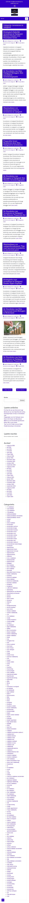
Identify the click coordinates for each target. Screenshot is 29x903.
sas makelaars (11, 797)
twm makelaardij (11, 824)
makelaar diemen (11, 736)
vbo (8, 834)
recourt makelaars (12, 783)
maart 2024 (10, 496)
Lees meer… (20, 65)
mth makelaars (11, 759)
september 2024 (11, 486)
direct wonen (10, 598)
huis (8, 642)
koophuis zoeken (11, 706)
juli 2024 (9, 489)
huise (8, 651)
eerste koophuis (11, 607)
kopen (8, 713)
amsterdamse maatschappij (14, 544)
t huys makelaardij (11, 810)
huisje (8, 653)
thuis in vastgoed (11, 818)
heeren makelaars (11, 635)
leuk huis (9, 727)
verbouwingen (10, 841)
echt (8, 604)
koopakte (9, 702)
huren (8, 663)
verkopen (9, 854)
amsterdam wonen (12, 538)
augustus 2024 (11, 488)
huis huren (9, 646)
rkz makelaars (10, 794)
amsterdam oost (11, 533)
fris (8, 614)
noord (8, 769)
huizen (8, 660)
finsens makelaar (11, 611)
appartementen (11, 554)
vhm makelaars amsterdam (14, 857)
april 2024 (9, 495)
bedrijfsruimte (10, 561)
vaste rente (10, 832)
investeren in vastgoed (13, 686)
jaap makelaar (10, 692)
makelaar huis (10, 739)
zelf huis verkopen (12, 891)
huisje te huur (10, 655)
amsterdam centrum (12, 526)
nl (7, 766)
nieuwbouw (10, 764)
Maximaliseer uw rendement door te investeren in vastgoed (12, 110)
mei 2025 (9, 472)
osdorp (9, 774)
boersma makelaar (12, 577)
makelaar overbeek (12, 741)
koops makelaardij (11, 707)
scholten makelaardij (12, 801)
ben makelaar (10, 565)
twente (9, 820)
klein (8, 697)
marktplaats (10, 753)
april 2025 (9, 473)
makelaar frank (11, 737)
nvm (8, 771)
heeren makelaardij (12, 633)
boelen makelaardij (12, 574)
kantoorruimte (10, 695)
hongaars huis (10, 640)
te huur (9, 811)
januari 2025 (10, 479)
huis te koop (10, 648)
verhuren (9, 843)
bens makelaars (11, 567)
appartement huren (12, 549)
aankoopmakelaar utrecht (13, 517)
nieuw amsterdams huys (13, 760)
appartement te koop (12, 551)
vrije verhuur (10, 864)
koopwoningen (11, 711)
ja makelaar (10, 688)
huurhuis (9, 667)
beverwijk (9, 570)
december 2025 (11, 459)
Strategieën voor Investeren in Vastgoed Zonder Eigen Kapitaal (12, 281)
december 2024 (11, 480)
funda (8, 618)
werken (9, 871)
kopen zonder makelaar (13, 714)
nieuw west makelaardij (13, 762)
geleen (8, 628)
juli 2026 (9, 447)
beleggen (9, 563)
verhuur (9, 845)
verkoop (9, 850)
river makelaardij (11, 792)
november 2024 (11, 482)
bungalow (9, 584)
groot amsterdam (11, 630)
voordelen (9, 862)
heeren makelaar (11, 632)
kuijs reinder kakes (11, 721)
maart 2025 (10, 475)
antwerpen (10, 545)
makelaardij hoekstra (12, 748)
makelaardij (10, 746)
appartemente (10, 552)
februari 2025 (10, 477)
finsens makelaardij (12, 612)
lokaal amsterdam (11, 729)
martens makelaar (11, 755)
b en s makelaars (11, 558)
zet (8, 892)
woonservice (10, 889)
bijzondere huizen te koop (13, 572)
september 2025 (11, 465)
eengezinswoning (11, 605)
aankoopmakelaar (11, 514)
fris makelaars (10, 616)
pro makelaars (10, 778)
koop (8, 700)
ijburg (8, 683)
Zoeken (6, 397)
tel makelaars (10, 815)
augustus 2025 (11, 466)
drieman (9, 602)
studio (8, 806)
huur (8, 665)
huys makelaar (10, 672)
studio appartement (12, 808)
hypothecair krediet (12, 674)
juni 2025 (9, 470)
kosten (9, 716)
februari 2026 (10, 456)
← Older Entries (7, 389)
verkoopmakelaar (11, 852)
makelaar (9, 730)
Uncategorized (11, 825)
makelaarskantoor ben (13, 751)
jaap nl (8, 693)
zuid (8, 896)
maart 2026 (10, 454)
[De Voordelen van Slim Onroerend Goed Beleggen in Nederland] (14, 328)
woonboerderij (10, 884)
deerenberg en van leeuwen (14, 591)
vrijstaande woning (12, 866)
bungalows (10, 586)
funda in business (11, 619)
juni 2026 (9, 449)
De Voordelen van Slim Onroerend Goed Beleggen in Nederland (14, 311)
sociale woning (11, 804)
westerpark (10, 873)
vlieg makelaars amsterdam (14, 861)
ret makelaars (10, 788)
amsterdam (10, 524)
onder (8, 773)
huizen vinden (10, 662)
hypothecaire (10, 676)
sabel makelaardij (11, 795)
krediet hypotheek (11, 720)
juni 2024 (9, 491)
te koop (9, 813)
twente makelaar (11, 822)
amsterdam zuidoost (12, 542)
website (9, 869)
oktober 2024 (10, 484)
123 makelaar (10, 508)
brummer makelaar (12, 582)
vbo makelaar (10, 836)
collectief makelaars (12, 588)
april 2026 (9, 452)
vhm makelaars (11, 855)
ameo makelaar (11, 523)
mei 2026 (9, 451)
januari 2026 (10, 458)
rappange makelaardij (12, 781)
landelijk (9, 723)
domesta (9, 600)
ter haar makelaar (11, 817)
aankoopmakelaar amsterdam (15, 515)
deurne (9, 595)
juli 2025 (9, 468)
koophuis (9, 704)
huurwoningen (10, 670)
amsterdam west (11, 537)
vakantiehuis (10, 827)
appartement (10, 547)
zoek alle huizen (11, 894)
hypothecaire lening (12, 678)
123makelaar (10, 512)
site (8, 803)
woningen (9, 882)
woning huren (10, 876)
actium (9, 519)
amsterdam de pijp (12, 528)
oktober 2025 (10, 463)
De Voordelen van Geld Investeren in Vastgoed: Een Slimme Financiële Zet (14, 359)
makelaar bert (10, 734)
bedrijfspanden (11, 559)
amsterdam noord (11, 531)
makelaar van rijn (11, 743)
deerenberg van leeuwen (13, 593)
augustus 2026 (11, 445)
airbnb (8, 521)
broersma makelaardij (12, 581)
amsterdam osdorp (12, 535)
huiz (8, 658)
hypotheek (9, 679)
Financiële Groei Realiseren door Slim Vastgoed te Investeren (12, 143)
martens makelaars (12, 757)
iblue (8, 681)
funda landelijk (10, 621)
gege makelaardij (11, 626)
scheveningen (10, 799)
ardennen (9, 556)
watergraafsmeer (11, 868)
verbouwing (10, 840)
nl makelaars (10, 767)
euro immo (10, 609)
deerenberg (10, 589)
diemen (9, 596)
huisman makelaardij (12, 656)
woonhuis (9, 885)
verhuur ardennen (11, 847)
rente (8, 787)
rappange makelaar (12, 780)
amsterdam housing (12, 530)
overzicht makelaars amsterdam (15, 776)
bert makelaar (10, 568)
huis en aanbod (11, 644)
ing (8, 685)
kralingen (9, 718)
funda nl (9, 623)
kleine (8, 699)
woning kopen (10, 878)
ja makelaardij (10, 690)
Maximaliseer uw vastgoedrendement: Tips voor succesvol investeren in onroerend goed (14, 247)
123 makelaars (11, 510)
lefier (8, 725)
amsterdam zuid (11, 540)
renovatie (9, 785)
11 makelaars (10, 507)
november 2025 (11, 461)
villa (8, 859)
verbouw (9, 838)
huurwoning (10, 669)
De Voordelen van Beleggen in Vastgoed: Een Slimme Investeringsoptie (14, 178)
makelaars (9, 750)
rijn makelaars (10, 790)
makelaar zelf (10, 744)
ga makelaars (10, 625)
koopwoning (10, 709)
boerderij (9, 575)
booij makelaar (11, 579)
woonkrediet (10, 887)
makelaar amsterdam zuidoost (15, 732)
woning (9, 875)
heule (8, 637)
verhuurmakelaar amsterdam (14, 848)
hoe (8, 639)
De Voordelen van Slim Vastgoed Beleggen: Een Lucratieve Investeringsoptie (13, 74)
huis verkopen (10, 649)
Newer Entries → (21, 389)
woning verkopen (11, 880)
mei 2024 (9, 493)
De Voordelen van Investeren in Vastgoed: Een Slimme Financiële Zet (14, 213)
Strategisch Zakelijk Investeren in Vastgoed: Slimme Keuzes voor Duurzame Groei (13, 35)
